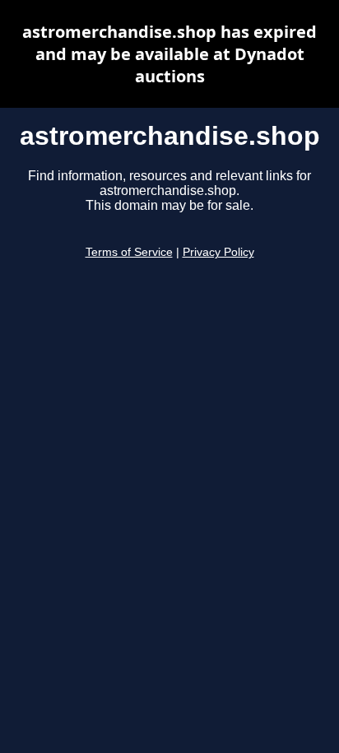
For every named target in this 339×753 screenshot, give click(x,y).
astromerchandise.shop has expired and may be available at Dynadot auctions (169, 54)
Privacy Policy (218, 252)
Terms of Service (129, 252)
